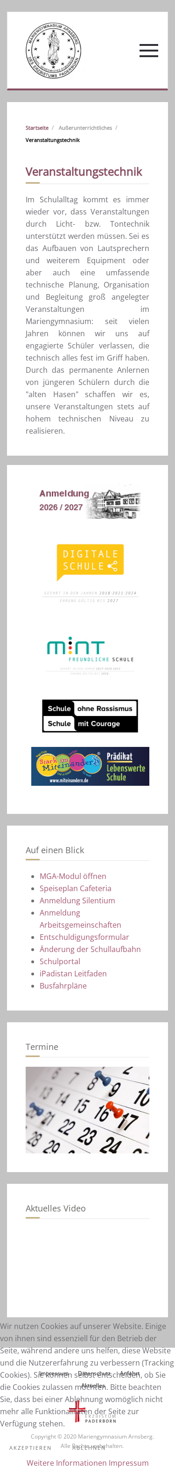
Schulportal (60, 961)
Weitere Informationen (67, 1463)
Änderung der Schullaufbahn (90, 949)
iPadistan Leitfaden (73, 973)
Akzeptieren (30, 1447)
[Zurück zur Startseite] (53, 50)
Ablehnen (89, 1447)
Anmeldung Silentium (77, 900)
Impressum (129, 1463)
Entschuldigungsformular (84, 937)
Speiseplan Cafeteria (76, 888)
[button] (149, 50)
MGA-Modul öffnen (73, 876)
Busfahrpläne (63, 986)
